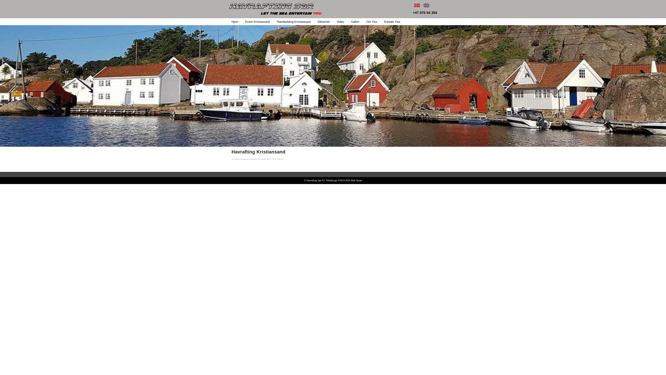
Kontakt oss (392, 21)
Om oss (371, 21)
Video (340, 21)
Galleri (355, 21)
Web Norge (356, 180)
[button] (5, 86)
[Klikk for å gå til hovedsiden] (275, 9)
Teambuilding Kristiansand (293, 21)
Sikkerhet (323, 21)
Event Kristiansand (257, 21)
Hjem (235, 21)
